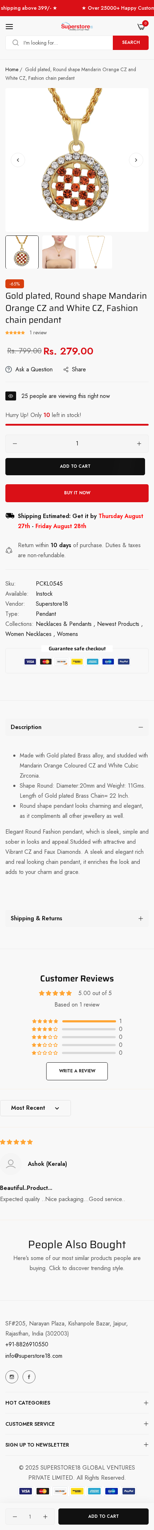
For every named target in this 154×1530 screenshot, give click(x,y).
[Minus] (15, 443)
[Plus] (139, 443)
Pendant (46, 614)
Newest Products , (120, 624)
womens (67, 634)
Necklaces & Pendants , (65, 624)
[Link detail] (11, 1376)
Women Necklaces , (30, 634)
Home (11, 69)
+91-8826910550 (26, 1344)
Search (131, 42)
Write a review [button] (77, 1071)
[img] (16, 1142)
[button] (136, 160)
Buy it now (77, 493)
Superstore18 (52, 604)
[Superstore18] (77, 26)
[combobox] (77, 43)
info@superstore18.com (33, 1356)
